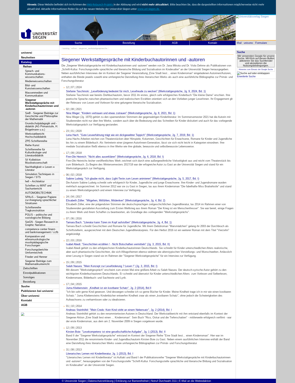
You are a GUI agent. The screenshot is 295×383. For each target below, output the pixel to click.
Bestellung (29, 281)
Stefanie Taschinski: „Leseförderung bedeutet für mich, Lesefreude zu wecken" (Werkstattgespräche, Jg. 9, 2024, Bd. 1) (136, 91)
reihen (74, 48)
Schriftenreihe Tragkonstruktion (35, 209)
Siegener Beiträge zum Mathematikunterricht (38, 263)
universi (26, 52)
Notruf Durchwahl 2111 (164, 380)
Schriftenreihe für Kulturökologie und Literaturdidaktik (36, 152)
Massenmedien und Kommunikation (36, 94)
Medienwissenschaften (38, 81)
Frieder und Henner (36, 256)
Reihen (27, 66)
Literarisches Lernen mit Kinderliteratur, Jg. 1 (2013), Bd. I (99, 353)
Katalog (26, 62)
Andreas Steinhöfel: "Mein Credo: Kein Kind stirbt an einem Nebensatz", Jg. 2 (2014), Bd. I (119, 309)
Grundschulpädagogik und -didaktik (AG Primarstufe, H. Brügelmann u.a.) (41, 126)
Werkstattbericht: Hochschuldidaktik (35, 135)
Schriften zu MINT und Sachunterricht (38, 187)
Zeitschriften (30, 268)
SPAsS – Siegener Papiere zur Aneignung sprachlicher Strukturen (40, 200)
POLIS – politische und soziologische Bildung (38, 216)
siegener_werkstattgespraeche (93, 48)
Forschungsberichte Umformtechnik (36, 251)
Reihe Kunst (32, 145)
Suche (25, 286)
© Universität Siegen (74, 380)
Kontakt (26, 300)
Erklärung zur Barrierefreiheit (132, 380)
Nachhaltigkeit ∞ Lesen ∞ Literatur (40, 168)
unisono (248, 42)
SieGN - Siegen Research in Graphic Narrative (41, 223)
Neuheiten (28, 57)
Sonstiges (29, 277)
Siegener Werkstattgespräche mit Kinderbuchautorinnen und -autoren (42, 104)
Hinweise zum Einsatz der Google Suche (256, 69)
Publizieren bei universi (37, 290)
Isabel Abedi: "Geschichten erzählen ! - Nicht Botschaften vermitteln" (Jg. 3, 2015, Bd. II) (118, 244)
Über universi (30, 295)
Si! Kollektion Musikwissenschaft (36, 161)
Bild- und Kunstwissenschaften (37, 87)
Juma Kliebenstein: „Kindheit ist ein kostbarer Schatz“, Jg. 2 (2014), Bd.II (108, 287)
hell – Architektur (35, 181)
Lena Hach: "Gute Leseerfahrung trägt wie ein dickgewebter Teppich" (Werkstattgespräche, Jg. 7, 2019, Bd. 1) (130, 134)
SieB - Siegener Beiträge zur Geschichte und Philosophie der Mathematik (41, 116)
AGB (24, 305)
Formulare (261, 42)
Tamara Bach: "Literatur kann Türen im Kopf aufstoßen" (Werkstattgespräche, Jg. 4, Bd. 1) (119, 222)
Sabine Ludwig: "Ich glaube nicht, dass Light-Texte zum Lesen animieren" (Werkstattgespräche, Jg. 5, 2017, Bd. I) (132, 178)
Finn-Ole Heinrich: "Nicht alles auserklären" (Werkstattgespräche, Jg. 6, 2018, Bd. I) (115, 156)
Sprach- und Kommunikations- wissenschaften (35, 73)
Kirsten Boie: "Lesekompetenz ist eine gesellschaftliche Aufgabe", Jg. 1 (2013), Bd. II (116, 331)
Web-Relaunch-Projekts (100, 4)
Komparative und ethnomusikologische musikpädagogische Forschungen (37, 241)
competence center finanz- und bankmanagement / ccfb (41, 231)
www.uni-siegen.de (148, 9)
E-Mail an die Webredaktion (195, 380)
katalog (66, 48)
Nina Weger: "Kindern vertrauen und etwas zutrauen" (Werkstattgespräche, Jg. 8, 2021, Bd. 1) (120, 113)
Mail (239, 42)
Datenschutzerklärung (100, 380)
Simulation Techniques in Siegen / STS (39, 176)
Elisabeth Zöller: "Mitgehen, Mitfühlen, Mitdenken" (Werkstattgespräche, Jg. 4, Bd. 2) (115, 200)
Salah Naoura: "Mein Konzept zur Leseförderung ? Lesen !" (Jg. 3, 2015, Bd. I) (111, 266)
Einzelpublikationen (34, 272)
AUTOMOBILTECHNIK (38, 192)
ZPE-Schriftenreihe (36, 141)
